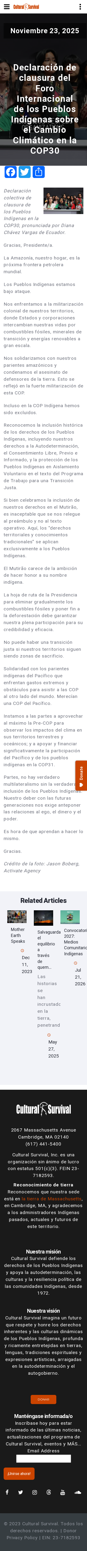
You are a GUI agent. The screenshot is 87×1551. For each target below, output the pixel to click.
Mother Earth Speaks (18, 935)
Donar (43, 1399)
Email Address (43, 1451)
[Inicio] (26, 6)
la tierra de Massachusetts (52, 1199)
